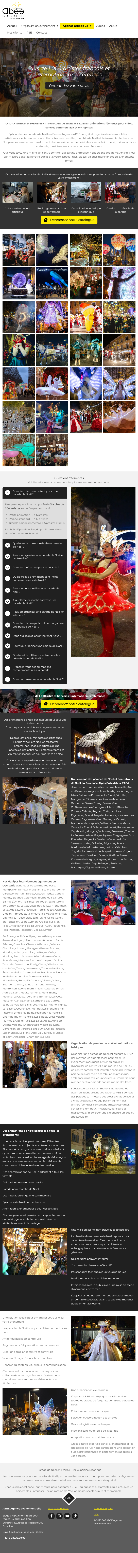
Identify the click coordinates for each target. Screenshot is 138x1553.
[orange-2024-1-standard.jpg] (18, 283)
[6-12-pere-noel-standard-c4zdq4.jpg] (18, 250)
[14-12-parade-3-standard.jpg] (18, 316)
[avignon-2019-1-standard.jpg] (18, 450)
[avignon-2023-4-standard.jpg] (119, 383)
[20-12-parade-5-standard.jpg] (119, 283)
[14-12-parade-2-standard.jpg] (18, 350)
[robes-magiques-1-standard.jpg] (119, 417)
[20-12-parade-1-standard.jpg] (52, 417)
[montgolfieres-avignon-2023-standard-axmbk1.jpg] (119, 250)
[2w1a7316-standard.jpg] (85, 417)
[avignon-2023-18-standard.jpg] (52, 383)
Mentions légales (103, 1508)
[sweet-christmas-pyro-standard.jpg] (119, 350)
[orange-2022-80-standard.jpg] (52, 283)
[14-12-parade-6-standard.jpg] (52, 350)
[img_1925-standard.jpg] (52, 450)
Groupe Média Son (58, 1508)
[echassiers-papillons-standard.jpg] (85, 283)
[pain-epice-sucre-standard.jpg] (85, 316)
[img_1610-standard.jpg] (52, 250)
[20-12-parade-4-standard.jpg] (85, 383)
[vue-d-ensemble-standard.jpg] (18, 383)
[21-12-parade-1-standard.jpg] (85, 350)
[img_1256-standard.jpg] (52, 316)
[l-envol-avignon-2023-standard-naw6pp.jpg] (85, 250)
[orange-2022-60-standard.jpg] (18, 417)
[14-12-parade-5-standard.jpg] (119, 316)
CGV (96, 1514)
